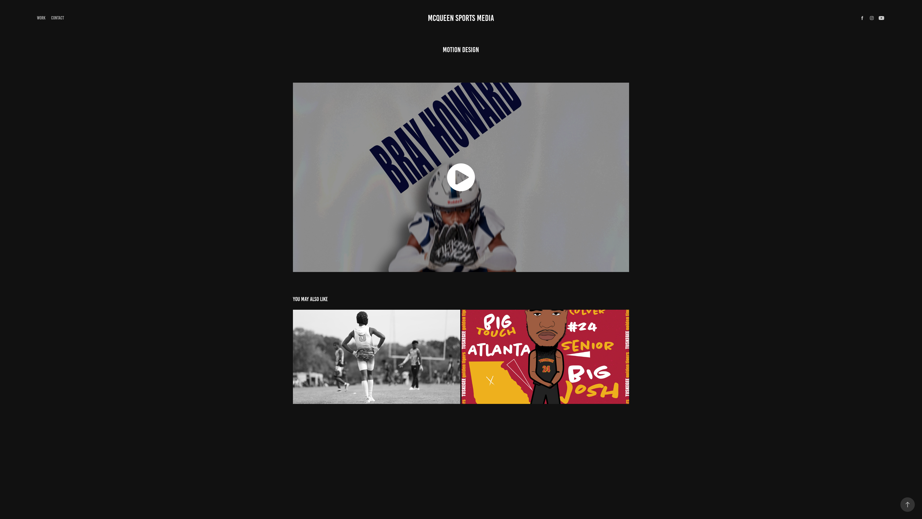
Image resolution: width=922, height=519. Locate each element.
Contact (57, 17)
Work (41, 17)
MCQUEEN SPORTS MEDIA (461, 18)
